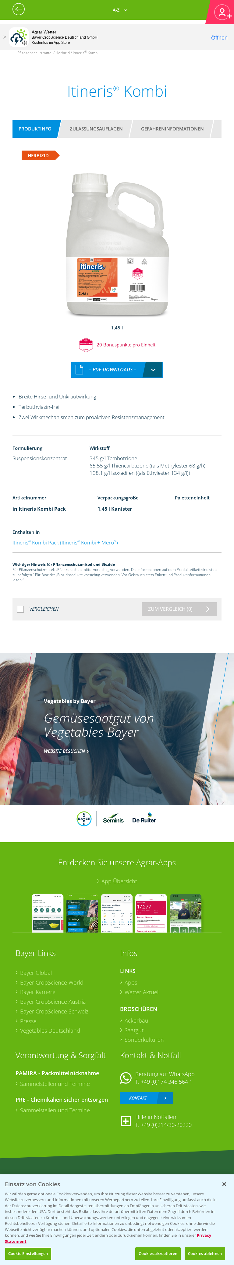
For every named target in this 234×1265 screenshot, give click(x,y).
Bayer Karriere (37, 992)
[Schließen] (4, 37)
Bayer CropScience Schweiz (54, 1011)
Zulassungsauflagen (96, 129)
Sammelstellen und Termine (55, 1083)
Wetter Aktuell (142, 992)
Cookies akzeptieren (158, 1253)
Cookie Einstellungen (28, 1253)
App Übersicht (119, 881)
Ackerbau (136, 1020)
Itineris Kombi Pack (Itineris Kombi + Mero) (65, 542)
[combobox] (117, 370)
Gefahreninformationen (172, 129)
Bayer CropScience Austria (53, 1001)
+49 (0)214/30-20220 (166, 1124)
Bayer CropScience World (51, 982)
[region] (117, 1219)
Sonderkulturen (144, 1039)
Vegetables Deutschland (50, 1030)
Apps (131, 982)
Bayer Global (36, 972)
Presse (28, 1021)
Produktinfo (35, 129)
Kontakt (138, 1098)
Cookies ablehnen (205, 1253)
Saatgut (134, 1030)
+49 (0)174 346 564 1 (167, 1081)
